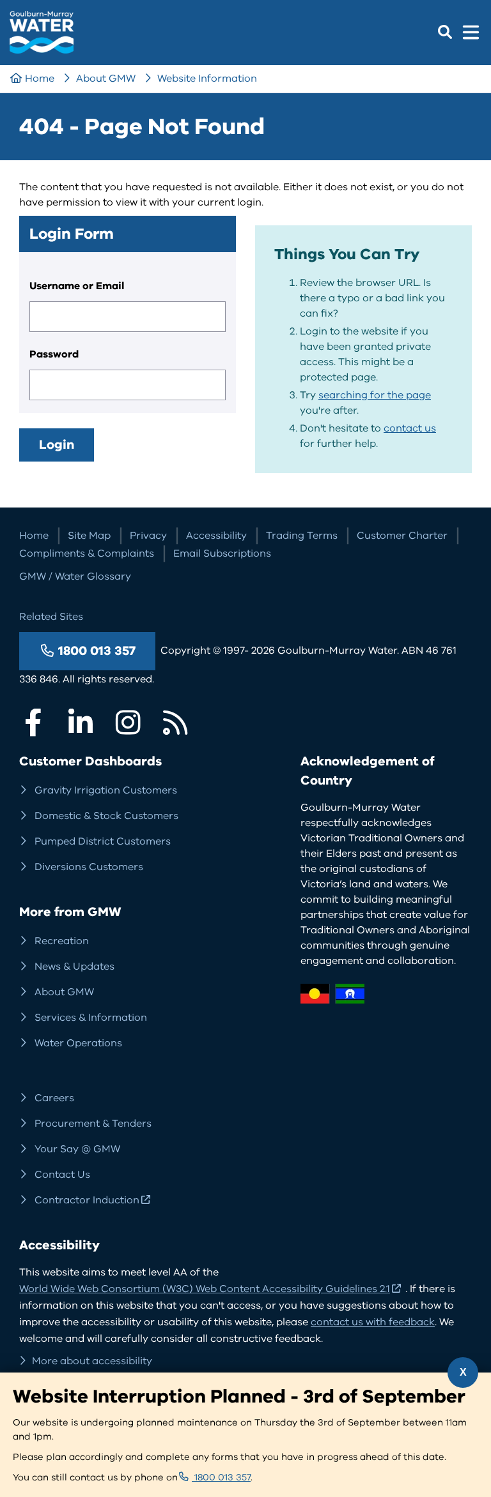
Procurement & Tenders (93, 1124)
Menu (470, 32)
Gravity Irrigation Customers (106, 790)
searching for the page (374, 395)
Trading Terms (302, 536)
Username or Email (76, 286)
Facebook (33, 723)
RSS (175, 723)
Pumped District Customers (103, 841)
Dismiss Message (463, 1372)
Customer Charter (402, 536)
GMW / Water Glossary (75, 576)
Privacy (148, 536)
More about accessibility (92, 1361)
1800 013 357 (97, 650)
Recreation (62, 941)
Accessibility (216, 536)
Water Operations (78, 1043)
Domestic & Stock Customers (106, 816)
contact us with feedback (373, 1322)
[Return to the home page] (42, 49)
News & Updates (74, 966)
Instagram (128, 723)
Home (39, 78)
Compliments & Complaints (86, 553)
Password (54, 354)
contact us (410, 428)
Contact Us (62, 1175)
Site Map (89, 536)
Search (445, 32)
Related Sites (51, 617)
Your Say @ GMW (77, 1149)
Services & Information (91, 1018)
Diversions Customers (89, 867)
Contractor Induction (87, 1200)
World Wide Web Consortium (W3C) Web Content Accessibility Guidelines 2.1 (204, 1289)
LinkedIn (80, 723)
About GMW (106, 78)
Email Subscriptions (222, 553)
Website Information (207, 78)
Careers (54, 1098)
